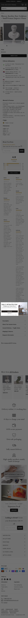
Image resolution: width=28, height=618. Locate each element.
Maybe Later (9, 313)
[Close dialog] (26, 303)
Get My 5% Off (9, 311)
